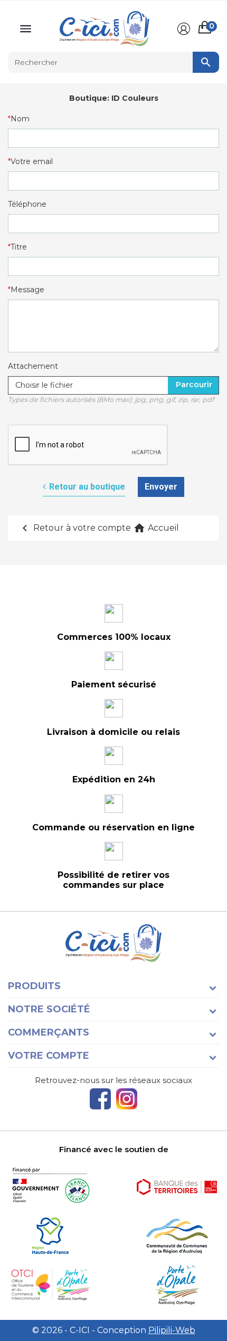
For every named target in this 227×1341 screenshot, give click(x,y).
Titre (19, 247)
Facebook (100, 1098)
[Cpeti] (50, 1284)
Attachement (33, 366)
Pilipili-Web (171, 1330)
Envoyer (161, 487)
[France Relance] (50, 1186)
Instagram (126, 1098)
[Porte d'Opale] (177, 1284)
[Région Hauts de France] (50, 1235)
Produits (34, 986)
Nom (20, 118)
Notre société (49, 1009)
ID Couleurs (134, 98)
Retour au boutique (87, 487)
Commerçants (48, 1032)
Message (27, 289)
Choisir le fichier (44, 385)
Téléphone (27, 204)
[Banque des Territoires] (177, 1186)
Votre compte (48, 1055)
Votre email (32, 161)
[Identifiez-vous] (183, 29)
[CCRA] (177, 1235)
